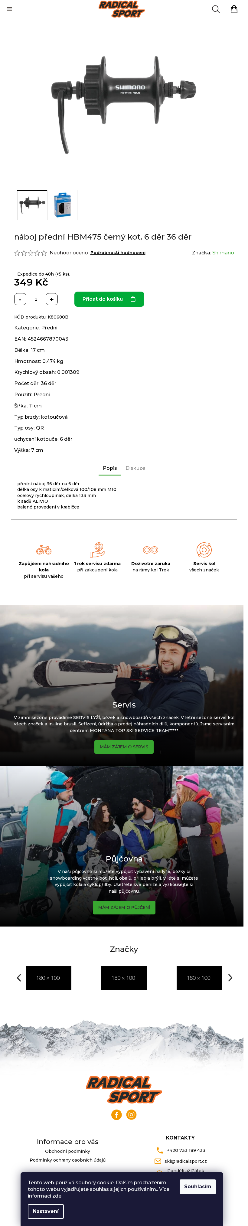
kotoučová (54, 417)
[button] (18, 978)
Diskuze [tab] (135, 468)
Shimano (223, 253)
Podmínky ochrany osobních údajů (68, 1160)
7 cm (37, 450)
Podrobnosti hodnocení (117, 252)
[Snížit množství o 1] (20, 299)
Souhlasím (197, 1186)
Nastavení (46, 1211)
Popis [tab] (110, 468)
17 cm (38, 350)
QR (40, 428)
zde (56, 1196)
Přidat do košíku (103, 299)
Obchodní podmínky (67, 1151)
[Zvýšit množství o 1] (52, 299)
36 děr (48, 383)
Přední (49, 328)
